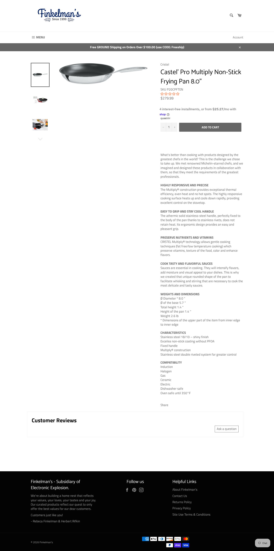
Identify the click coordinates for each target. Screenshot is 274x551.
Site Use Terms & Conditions (191, 514)
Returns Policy (182, 502)
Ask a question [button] (227, 428)
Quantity (165, 118)
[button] (169, 93)
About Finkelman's (184, 489)
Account (238, 37)
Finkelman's (46, 542)
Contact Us (179, 495)
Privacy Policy (181, 508)
